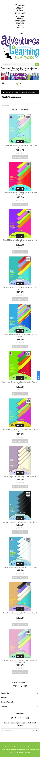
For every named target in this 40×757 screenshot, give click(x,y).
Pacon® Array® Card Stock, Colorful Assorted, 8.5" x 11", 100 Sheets (20, 336)
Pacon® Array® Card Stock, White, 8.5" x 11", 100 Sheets (20, 567)
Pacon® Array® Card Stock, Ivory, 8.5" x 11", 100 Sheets (20, 477)
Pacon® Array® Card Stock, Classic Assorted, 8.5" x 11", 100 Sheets (20, 614)
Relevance (20, 105)
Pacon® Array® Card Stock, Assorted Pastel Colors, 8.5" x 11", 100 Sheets (20, 661)
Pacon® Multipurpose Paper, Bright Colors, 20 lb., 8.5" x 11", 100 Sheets (20, 194)
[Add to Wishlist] (18, 141)
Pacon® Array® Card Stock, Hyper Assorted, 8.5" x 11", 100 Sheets (20, 430)
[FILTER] (38, 378)
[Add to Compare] (22, 141)
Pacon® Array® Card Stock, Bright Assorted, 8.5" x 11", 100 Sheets (20, 383)
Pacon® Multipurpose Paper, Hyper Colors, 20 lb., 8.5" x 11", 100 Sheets (20, 241)
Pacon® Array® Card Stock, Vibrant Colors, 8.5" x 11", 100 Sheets (20, 288)
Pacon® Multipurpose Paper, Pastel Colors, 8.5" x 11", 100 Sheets (20, 146)
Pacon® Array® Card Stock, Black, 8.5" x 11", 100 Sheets (20, 522)
